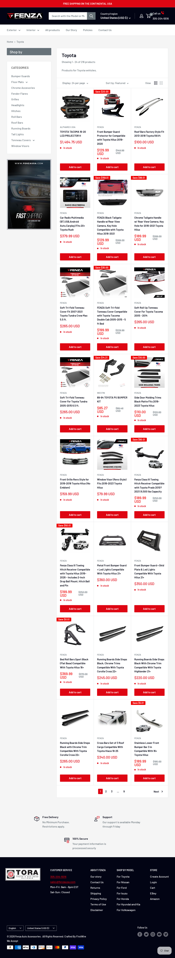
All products (52, 30)
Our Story (71, 30)
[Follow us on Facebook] (139, 934)
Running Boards (20, 128)
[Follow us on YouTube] (159, 934)
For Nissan (123, 882)
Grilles (15, 99)
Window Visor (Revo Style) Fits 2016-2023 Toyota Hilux (111, 483)
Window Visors (20, 145)
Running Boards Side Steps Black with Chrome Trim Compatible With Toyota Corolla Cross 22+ (75, 748)
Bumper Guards (20, 76)
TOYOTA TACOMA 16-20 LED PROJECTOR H (73, 133)
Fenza (100, 127)
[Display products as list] (161, 83)
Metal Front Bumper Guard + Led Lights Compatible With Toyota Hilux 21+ (111, 569)
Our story (96, 876)
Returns (95, 887)
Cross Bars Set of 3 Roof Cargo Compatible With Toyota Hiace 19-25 (110, 746)
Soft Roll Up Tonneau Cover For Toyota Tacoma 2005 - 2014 (148, 311)
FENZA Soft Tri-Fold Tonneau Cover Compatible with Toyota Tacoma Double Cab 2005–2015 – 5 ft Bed (112, 315)
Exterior (12, 30)
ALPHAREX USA (67, 127)
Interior (31, 30)
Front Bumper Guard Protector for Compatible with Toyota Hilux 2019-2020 (111, 137)
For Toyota (123, 876)
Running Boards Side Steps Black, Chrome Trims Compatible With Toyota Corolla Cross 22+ (112, 665)
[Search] (91, 16)
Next (156, 791)
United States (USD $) (38, 928)
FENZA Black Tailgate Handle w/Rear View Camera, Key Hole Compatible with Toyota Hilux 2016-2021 (110, 225)
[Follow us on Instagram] (152, 934)
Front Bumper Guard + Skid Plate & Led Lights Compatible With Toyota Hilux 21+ (149, 571)
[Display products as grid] (155, 83)
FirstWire (81, 936)
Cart (152, 887)
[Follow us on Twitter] (146, 934)
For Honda (123, 898)
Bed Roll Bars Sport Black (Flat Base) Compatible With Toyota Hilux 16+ (74, 663)
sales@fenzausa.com (62, 881)
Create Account (159, 876)
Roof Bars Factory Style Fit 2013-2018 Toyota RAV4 (149, 133)
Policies (87, 30)
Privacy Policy (98, 898)
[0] (148, 16)
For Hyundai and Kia (128, 904)
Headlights (17, 105)
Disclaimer (96, 910)
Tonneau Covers (21, 140)
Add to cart (75, 167)
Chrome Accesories (23, 87)
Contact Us (105, 30)
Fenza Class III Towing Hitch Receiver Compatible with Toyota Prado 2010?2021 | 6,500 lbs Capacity (149, 485)
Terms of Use (98, 904)
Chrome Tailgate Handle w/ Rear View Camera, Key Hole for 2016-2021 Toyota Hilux (149, 223)
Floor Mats (17, 82)
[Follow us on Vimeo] (165, 934)
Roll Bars (16, 116)
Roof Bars (17, 122)
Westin (101, 392)
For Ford (122, 887)
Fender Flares (19, 93)
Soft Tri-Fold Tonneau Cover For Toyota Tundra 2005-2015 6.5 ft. (73, 401)
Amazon (155, 898)
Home (10, 41)
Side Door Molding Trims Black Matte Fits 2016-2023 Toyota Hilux (147, 401)
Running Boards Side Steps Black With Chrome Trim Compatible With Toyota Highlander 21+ (149, 665)
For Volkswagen (126, 910)
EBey (153, 893)
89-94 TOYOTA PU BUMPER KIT (112, 399)
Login (153, 882)
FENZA (100, 213)
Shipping (95, 893)
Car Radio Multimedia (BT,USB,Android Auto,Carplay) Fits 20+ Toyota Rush (72, 223)
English (12, 928)
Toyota (20, 41)
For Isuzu (122, 893)
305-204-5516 (58, 876)
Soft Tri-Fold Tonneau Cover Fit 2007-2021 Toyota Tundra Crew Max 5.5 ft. (74, 313)
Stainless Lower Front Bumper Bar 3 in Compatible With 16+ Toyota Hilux (146, 748)
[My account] (141, 16)
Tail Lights (17, 134)
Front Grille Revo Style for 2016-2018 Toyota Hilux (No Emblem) (75, 483)
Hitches (16, 110)
